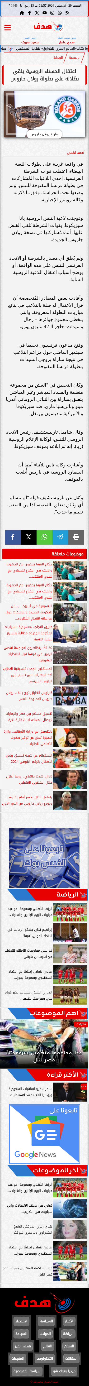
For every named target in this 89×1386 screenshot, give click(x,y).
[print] (76, 537)
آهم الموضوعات (53, 1013)
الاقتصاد (21, 1321)
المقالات (71, 1358)
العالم (47, 1346)
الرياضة (58, 58)
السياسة (46, 1321)
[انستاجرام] (52, 13)
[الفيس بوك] (29, 13)
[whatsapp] (44, 537)
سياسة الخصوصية (27, 1371)
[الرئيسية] (22, 13)
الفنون (69, 1346)
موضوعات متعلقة (68, 554)
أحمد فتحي (75, 152)
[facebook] (13, 537)
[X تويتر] (37, 13)
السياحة (21, 1334)
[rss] (67, 13)
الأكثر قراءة (62, 1075)
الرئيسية (74, 58)
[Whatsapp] (60, 13)
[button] (10, 1046)
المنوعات (17, 1358)
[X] (29, 537)
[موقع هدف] (48, 27)
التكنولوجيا (45, 1358)
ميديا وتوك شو (64, 1371)
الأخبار (69, 1321)
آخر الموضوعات (55, 1170)
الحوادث (45, 1334)
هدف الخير (23, 1346)
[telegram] (60, 537)
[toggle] (7, 27)
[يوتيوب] (44, 13)
